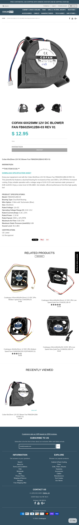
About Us (20, 464)
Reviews (20, 480)
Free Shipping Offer (20, 483)
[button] (56, 305)
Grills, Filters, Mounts (57, 10)
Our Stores (71, 13)
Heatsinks (71, 10)
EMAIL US (46, 493)
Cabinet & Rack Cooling (31, 10)
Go (58, 446)
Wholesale (20, 471)
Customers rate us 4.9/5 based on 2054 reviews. (39, 434)
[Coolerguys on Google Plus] (76, 18)
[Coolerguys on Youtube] (72, 18)
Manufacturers (47, 13)
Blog (20, 473)
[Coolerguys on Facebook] (69, 18)
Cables (36, 13)
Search (20, 462)
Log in (54, 6)
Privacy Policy (20, 476)
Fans (44, 10)
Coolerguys (42, 518)
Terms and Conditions (20, 466)
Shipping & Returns (20, 478)
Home (3, 18)
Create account (62, 6)
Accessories (27, 13)
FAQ (20, 469)
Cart (74, 6)
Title (13, 141)
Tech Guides (59, 13)
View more (39, 256)
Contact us (46, 6)
